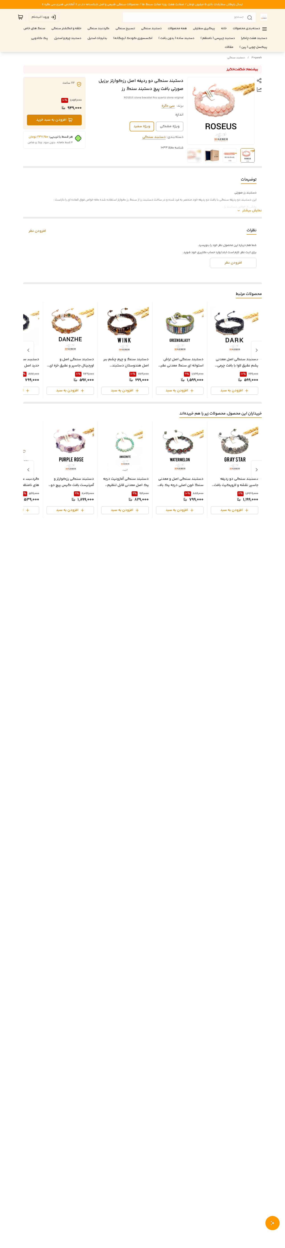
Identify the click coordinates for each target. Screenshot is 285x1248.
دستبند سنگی (236, 58)
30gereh (257, 58)
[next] (28, 350)
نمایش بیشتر (252, 210)
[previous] (256, 350)
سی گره (168, 106)
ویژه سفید (142, 126)
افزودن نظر (37, 231)
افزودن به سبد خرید (51, 120)
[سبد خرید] (20, 17)
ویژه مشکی (169, 126)
